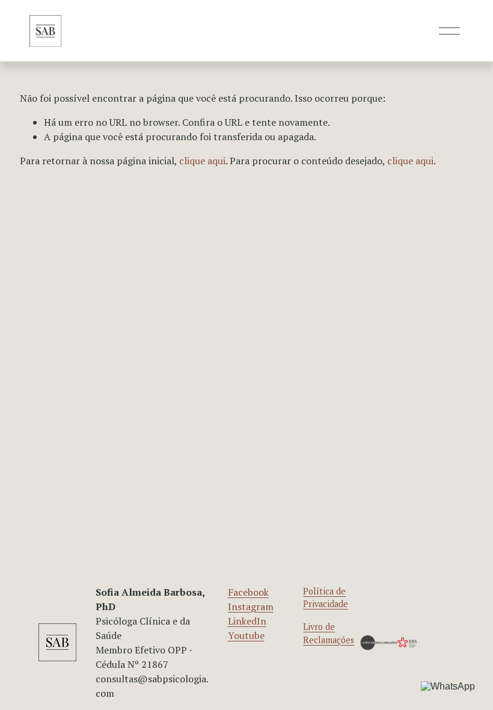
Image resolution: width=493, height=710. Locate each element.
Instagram (251, 606)
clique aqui (202, 160)
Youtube (246, 635)
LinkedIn (247, 621)
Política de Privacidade (325, 597)
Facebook (248, 592)
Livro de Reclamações (328, 633)
